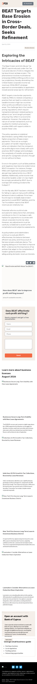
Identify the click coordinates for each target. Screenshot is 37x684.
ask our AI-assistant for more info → (12, 297)
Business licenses (29, 48)
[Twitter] (20, 667)
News (7, 679)
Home (3, 679)
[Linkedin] (17, 667)
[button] (27, 262)
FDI (6, 3)
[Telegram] (13, 667)
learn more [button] (9, 639)
